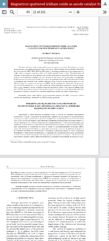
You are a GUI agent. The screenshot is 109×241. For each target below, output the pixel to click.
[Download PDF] (105, 4)
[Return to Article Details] (4, 4)
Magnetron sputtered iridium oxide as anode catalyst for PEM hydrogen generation (60, 4)
